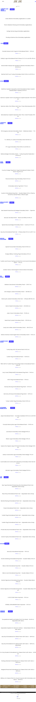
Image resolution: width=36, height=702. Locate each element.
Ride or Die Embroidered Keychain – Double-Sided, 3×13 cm (18, 566)
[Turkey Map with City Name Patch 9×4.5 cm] (18, 345)
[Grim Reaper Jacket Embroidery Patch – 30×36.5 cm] (18, 287)
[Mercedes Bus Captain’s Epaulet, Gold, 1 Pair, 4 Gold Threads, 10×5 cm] (18, 110)
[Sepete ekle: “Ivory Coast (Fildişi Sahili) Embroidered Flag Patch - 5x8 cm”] (15, 370)
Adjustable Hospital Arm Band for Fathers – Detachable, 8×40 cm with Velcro (18, 628)
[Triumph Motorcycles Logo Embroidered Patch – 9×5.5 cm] (18, 420)
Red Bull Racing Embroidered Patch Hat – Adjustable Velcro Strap (18, 501)
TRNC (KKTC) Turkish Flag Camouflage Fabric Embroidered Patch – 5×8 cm (18, 364)
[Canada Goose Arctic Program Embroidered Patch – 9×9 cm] (18, 47)
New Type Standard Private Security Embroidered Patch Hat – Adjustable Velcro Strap (18, 485)
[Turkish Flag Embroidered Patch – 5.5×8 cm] (18, 352)
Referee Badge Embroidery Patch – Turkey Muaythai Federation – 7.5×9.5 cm (18, 154)
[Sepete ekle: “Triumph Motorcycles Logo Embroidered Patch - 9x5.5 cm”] (15, 422)
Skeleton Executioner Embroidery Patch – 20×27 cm (18, 284)
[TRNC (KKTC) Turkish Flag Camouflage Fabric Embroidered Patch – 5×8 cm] (18, 359)
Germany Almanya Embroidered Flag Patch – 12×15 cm (18, 394)
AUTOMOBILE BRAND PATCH (3, 408)
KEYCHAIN (2, 543)
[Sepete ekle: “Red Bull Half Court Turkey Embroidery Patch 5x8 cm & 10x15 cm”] (15, 72)
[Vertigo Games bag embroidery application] (18, 27)
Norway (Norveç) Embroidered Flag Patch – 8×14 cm (18, 386)
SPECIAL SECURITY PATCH (4, 202)
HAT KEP (1, 477)
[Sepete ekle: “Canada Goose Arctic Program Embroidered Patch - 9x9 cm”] (15, 49)
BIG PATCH (1, 276)
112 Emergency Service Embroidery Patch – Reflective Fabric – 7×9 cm (18, 131)
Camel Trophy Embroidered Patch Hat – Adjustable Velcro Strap (18, 536)
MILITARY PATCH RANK (3, 239)
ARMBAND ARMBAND (2, 611)
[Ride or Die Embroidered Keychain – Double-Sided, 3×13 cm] (18, 561)
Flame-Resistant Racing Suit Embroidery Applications (18, 25)
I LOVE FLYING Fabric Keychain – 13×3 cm (18, 597)
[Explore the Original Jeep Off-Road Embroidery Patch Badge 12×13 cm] (18, 442)
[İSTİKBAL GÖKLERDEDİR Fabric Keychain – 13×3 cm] (18, 600)
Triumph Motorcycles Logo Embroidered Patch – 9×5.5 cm (18, 424)
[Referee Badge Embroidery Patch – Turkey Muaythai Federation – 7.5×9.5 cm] (18, 150)
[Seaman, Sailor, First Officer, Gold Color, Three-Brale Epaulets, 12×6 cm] (18, 102)
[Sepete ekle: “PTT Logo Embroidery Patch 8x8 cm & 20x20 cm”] (15, 144)
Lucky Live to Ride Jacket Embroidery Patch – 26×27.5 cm (18, 327)
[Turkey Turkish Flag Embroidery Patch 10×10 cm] (18, 397)
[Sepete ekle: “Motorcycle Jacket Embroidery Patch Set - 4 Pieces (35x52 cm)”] (15, 296)
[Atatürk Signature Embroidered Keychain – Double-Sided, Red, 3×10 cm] (18, 584)
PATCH (2, 43)
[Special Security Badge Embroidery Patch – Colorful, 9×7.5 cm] (18, 220)
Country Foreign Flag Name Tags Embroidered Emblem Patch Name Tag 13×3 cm (18, 170)
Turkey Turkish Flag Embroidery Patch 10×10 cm (18, 401)
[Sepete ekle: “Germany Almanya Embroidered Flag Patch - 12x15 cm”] (15, 391)
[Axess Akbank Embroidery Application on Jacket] (18, 14)
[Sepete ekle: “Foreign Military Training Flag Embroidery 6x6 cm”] (15, 251)
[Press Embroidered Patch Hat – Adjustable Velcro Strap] (18, 504)
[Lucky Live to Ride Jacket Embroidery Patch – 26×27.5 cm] (18, 323)
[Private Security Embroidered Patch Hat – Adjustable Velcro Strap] (18, 525)
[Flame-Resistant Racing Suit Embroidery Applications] (18, 20)
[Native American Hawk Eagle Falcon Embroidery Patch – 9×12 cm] (18, 330)
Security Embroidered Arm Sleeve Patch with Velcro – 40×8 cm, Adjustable (18, 644)
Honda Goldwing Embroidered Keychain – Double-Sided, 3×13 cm (18, 558)
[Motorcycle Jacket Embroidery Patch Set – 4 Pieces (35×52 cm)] (18, 294)
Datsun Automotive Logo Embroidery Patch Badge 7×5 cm (18, 454)
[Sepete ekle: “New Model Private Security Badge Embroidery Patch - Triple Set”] (15, 208)
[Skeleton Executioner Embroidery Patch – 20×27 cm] (18, 280)
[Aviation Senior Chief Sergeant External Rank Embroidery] (18, 265)
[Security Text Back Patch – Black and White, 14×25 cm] (18, 213)
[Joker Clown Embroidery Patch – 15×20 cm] (18, 309)
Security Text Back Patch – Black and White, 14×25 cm (18, 217)
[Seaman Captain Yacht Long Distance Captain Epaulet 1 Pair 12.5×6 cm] (18, 93)
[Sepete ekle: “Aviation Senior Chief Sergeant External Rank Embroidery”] (15, 267)
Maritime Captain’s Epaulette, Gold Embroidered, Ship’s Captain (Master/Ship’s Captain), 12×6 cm (18, 89)
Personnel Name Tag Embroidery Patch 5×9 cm (18, 179)
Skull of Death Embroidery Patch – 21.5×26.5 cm (18, 306)
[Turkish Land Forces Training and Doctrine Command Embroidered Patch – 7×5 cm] (18, 257)
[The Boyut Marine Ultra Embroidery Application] (18, 33)
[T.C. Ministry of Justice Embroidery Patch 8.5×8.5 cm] (18, 135)
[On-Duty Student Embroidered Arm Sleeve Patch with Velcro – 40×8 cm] (18, 648)
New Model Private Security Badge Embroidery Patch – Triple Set (18, 210)
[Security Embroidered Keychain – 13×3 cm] (18, 547)
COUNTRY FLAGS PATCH (4, 341)
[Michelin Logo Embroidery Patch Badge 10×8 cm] (18, 466)
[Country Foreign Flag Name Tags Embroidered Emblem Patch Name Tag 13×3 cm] (18, 166)
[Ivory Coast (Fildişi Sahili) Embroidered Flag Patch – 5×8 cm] (18, 368)
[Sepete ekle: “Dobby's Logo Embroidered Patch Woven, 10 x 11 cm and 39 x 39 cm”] (15, 56)
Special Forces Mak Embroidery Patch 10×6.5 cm (18, 247)
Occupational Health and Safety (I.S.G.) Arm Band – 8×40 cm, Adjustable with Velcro (18, 620)
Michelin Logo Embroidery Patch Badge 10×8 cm (18, 470)
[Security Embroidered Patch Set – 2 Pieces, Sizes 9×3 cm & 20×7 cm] (18, 228)
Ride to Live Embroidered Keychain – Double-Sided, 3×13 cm (18, 573)
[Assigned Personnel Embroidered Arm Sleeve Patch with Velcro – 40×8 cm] (18, 665)
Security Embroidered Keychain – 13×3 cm (18, 551)
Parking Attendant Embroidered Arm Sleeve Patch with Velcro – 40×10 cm (18, 661)
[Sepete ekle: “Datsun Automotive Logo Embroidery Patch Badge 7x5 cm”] (15, 452)
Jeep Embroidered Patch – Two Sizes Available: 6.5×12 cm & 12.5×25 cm (18, 416)
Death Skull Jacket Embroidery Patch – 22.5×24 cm (18, 320)
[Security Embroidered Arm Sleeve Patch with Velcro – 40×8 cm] (18, 632)
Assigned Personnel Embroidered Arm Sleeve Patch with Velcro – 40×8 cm (18, 670)
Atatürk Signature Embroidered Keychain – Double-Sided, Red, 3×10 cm (18, 589)
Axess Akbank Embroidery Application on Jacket (18, 18)
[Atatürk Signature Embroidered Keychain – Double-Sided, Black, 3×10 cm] (18, 576)
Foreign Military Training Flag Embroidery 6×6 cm (18, 254)
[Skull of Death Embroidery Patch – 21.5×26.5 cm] (18, 302)
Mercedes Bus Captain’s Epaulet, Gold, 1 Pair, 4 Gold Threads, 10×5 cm (18, 115)
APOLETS (2, 81)
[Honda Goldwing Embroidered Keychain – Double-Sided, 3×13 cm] (18, 554)
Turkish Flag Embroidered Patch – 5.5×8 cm (18, 356)
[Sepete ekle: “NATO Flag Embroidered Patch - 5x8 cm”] (15, 377)
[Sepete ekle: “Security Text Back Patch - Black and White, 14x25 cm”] (15, 215)
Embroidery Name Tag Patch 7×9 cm (18, 186)
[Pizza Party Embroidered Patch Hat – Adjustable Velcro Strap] (18, 489)
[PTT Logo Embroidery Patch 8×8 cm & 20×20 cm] (18, 142)
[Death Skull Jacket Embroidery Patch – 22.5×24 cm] (18, 316)
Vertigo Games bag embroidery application (18, 31)
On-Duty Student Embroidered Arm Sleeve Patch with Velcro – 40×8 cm (18, 653)
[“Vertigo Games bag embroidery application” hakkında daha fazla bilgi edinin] (15, 29)
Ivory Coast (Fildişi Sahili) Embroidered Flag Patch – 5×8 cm (18, 372)
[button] (15, 87)
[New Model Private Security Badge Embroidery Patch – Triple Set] (18, 206)
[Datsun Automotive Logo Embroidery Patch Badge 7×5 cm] (18, 450)
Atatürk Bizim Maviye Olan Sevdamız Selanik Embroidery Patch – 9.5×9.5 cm (18, 66)
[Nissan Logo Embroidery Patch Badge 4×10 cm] (18, 434)
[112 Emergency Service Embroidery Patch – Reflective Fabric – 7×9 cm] (18, 127)
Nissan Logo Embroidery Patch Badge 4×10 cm (18, 439)
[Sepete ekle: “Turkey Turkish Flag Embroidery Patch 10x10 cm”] (15, 399)
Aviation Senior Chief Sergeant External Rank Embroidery (18, 269)
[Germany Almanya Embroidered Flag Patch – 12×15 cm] (18, 389)
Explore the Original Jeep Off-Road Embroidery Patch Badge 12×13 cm (18, 446)
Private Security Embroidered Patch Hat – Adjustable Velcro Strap (18, 529)
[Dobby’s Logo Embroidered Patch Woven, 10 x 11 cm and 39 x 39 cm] (18, 54)
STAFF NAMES (1, 162)
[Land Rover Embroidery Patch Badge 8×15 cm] (18, 427)
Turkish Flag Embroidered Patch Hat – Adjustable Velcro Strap (18, 515)
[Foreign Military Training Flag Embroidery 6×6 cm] (18, 249)
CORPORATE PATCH (3, 123)
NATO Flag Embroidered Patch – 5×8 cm (18, 379)
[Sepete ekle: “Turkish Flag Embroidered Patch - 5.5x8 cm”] (15, 354)
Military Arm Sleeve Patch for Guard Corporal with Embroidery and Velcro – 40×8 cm (18, 678)
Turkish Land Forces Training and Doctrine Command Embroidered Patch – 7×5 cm (18, 261)
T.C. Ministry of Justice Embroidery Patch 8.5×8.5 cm (18, 139)
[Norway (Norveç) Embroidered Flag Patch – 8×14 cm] (18, 382)
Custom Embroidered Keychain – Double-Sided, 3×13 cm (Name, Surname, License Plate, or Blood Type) (18, 193)
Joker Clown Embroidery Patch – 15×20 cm (18, 313)
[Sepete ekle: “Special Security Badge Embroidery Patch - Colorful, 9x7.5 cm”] (15, 222)
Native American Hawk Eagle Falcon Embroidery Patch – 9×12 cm (18, 334)
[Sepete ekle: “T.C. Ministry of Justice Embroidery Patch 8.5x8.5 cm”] (15, 137)
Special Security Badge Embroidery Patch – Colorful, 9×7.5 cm (18, 225)
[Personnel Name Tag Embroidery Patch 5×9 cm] (18, 174)
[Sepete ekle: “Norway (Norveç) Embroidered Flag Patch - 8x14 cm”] (15, 384)
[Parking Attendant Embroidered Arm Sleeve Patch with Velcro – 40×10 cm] (18, 656)
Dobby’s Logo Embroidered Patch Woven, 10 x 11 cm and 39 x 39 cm (18, 58)
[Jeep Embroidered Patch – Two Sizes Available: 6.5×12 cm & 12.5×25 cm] (18, 411)
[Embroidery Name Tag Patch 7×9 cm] (18, 182)
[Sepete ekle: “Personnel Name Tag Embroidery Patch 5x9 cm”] (15, 176)
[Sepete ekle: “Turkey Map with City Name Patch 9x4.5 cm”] (15, 347)
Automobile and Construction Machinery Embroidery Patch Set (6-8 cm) (18, 462)
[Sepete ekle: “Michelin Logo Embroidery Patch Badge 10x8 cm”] (15, 468)
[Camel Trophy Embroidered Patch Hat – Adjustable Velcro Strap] (18, 532)
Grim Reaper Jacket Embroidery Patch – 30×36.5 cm (18, 291)
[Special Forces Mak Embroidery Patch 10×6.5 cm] (18, 242)
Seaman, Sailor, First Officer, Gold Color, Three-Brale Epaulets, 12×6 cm (18, 106)
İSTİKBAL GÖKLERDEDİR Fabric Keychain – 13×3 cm (18, 604)
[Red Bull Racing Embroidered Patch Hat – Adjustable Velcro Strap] (18, 496)
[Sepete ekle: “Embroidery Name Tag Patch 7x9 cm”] (15, 184)
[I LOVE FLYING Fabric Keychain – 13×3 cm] (18, 593)
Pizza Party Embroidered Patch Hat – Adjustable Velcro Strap (18, 493)
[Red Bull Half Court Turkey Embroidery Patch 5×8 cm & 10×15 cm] (18, 70)
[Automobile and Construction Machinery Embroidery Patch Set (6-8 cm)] (18, 457)
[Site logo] (16, 1)
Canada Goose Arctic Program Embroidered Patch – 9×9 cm (18, 51)
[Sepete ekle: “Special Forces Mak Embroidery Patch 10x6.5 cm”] (15, 244)
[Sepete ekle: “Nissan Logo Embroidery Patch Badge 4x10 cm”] (15, 436)
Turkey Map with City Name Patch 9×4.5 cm (18, 349)
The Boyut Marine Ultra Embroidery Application (18, 37)
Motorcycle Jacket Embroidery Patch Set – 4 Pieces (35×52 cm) (18, 299)
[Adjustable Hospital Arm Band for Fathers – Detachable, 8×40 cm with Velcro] (18, 624)
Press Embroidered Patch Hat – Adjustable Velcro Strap (18, 508)
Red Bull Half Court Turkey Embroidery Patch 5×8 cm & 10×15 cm (18, 74)
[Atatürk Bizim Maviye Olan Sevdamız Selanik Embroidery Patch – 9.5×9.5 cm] (18, 61)
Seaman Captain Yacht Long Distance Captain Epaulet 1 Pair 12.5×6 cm (18, 98)
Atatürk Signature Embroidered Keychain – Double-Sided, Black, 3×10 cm (18, 580)
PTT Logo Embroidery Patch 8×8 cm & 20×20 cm (18, 147)
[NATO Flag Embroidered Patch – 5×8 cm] (18, 375)
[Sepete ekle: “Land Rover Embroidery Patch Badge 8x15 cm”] (15, 429)
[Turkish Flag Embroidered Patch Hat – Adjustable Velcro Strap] (18, 511)
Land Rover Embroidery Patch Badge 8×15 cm (18, 431)
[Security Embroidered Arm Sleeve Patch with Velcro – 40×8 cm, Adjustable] (18, 639)
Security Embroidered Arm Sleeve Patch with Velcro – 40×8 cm (18, 636)
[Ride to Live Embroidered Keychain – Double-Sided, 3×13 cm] (18, 569)
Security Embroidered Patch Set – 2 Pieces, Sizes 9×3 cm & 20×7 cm (18, 232)
